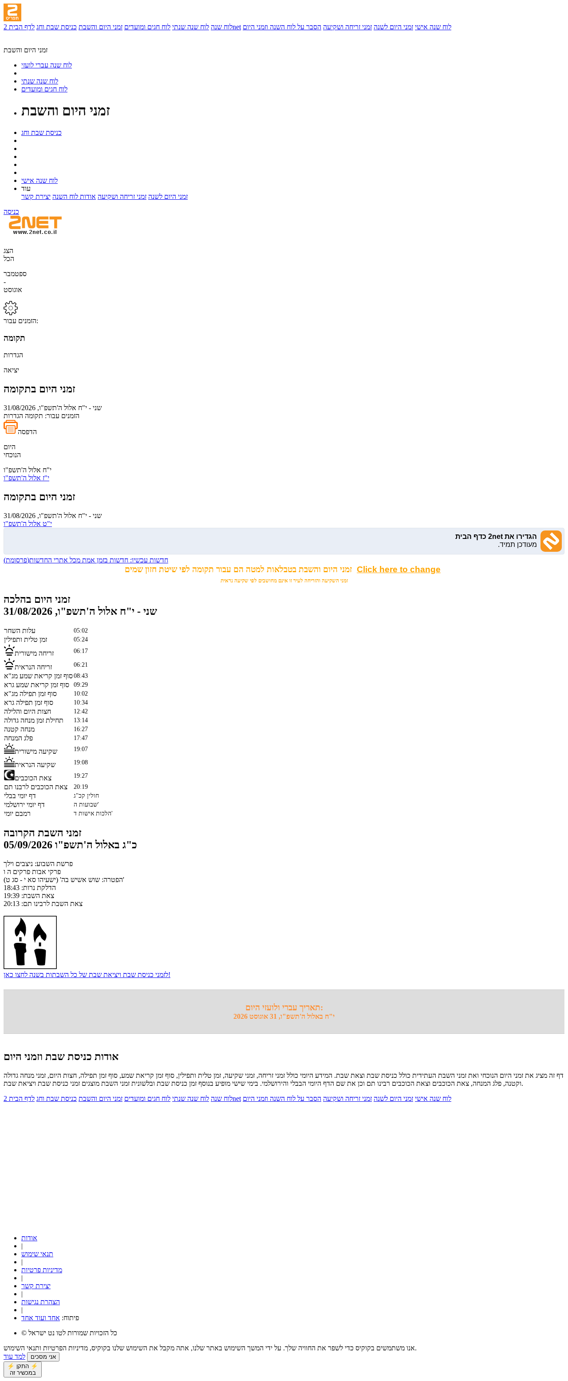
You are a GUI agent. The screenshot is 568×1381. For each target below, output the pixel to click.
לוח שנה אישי (433, 27)
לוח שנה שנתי (190, 27)
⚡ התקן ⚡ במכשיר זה (22, 1369)
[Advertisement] (270, 1165)
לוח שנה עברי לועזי (46, 65)
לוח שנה (222, 27)
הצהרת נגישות (40, 1302)
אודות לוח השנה (74, 196)
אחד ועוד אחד (40, 1318)
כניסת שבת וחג (56, 27)
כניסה (11, 211)
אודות (29, 1238)
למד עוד (14, 1356)
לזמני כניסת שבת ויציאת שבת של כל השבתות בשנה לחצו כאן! (87, 974)
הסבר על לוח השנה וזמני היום (282, 27)
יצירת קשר (36, 196)
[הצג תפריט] (12, 12)
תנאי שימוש (37, 1254)
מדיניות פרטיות (41, 1270)
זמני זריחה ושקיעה (347, 27)
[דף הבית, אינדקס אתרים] (30, 42)
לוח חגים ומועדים (147, 27)
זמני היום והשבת (100, 27)
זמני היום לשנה (393, 27)
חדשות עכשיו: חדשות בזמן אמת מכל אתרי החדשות (86, 560)
